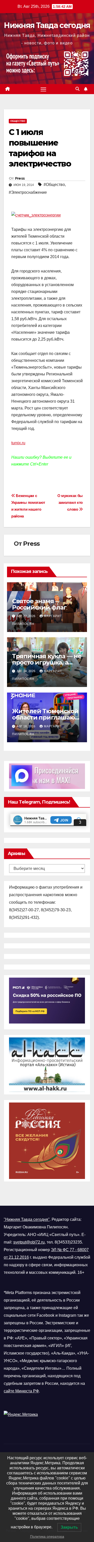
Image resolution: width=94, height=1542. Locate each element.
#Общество (54, 184)
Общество (17, 121)
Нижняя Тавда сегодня (47, 25)
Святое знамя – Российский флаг (40, 604)
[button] (77, 89)
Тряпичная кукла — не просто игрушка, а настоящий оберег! (46, 662)
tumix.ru (18, 443)
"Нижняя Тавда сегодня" (27, 1219)
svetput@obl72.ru (29, 1242)
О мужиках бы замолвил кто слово (70, 502)
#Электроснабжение (28, 192)
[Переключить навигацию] (43, 89)
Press (20, 178)
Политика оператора (47, 1536)
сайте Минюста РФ (21, 1391)
